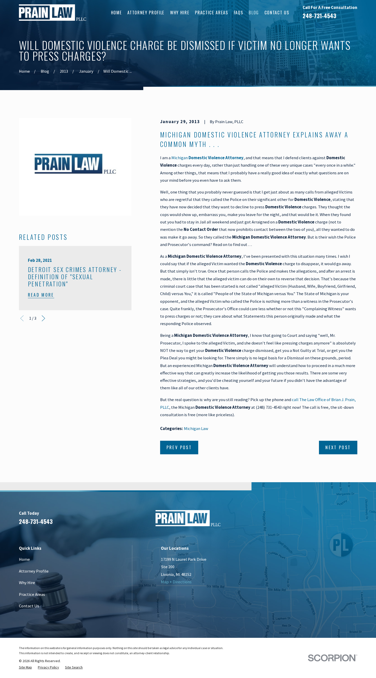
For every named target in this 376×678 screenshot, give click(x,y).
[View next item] (43, 318)
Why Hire (27, 582)
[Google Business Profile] (341, 520)
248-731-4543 (319, 15)
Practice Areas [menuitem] (211, 12)
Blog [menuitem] (254, 12)
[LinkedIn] (327, 520)
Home (24, 559)
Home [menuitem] (116, 12)
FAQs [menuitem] (238, 12)
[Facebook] (313, 520)
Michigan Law (196, 428)
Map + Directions (176, 582)
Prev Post (179, 447)
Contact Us (29, 606)
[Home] (52, 12)
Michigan (207, 157)
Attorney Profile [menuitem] (145, 12)
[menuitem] (25, 667)
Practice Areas (32, 594)
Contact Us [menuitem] (276, 12)
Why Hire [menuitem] (179, 12)
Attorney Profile (34, 571)
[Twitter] (354, 520)
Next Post (338, 447)
